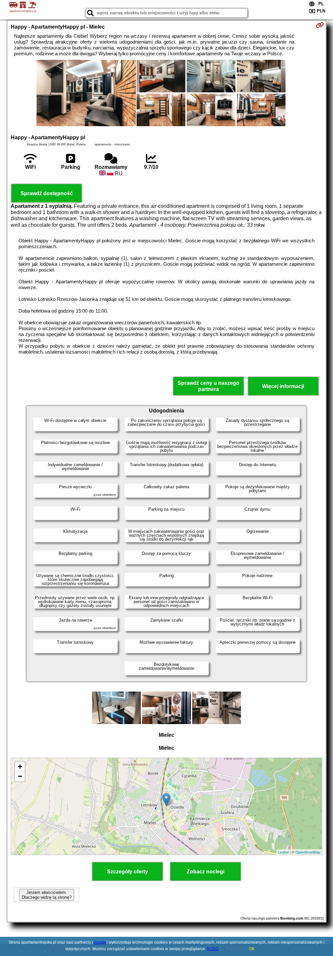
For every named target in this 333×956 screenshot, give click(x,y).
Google (99, 942)
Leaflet (283, 852)
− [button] (20, 776)
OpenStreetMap (307, 852)
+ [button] (20, 766)
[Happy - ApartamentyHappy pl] (86, 94)
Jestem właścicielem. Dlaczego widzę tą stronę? (47, 895)
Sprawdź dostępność (46, 193)
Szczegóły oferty (127, 871)
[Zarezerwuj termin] (320, 25)
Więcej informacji (283, 386)
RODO (213, 949)
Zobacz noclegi (205, 871)
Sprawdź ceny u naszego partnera (208, 386)
